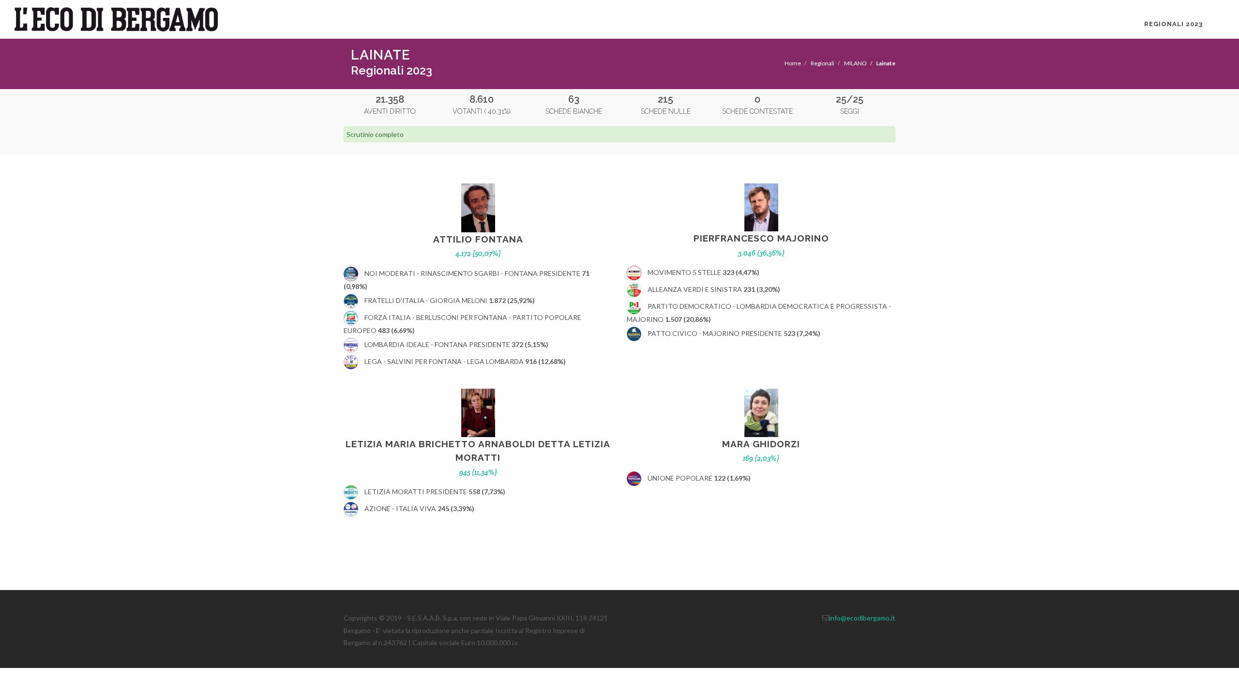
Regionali (822, 63)
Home (793, 63)
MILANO (855, 63)
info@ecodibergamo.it (862, 618)
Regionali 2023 (1173, 24)
